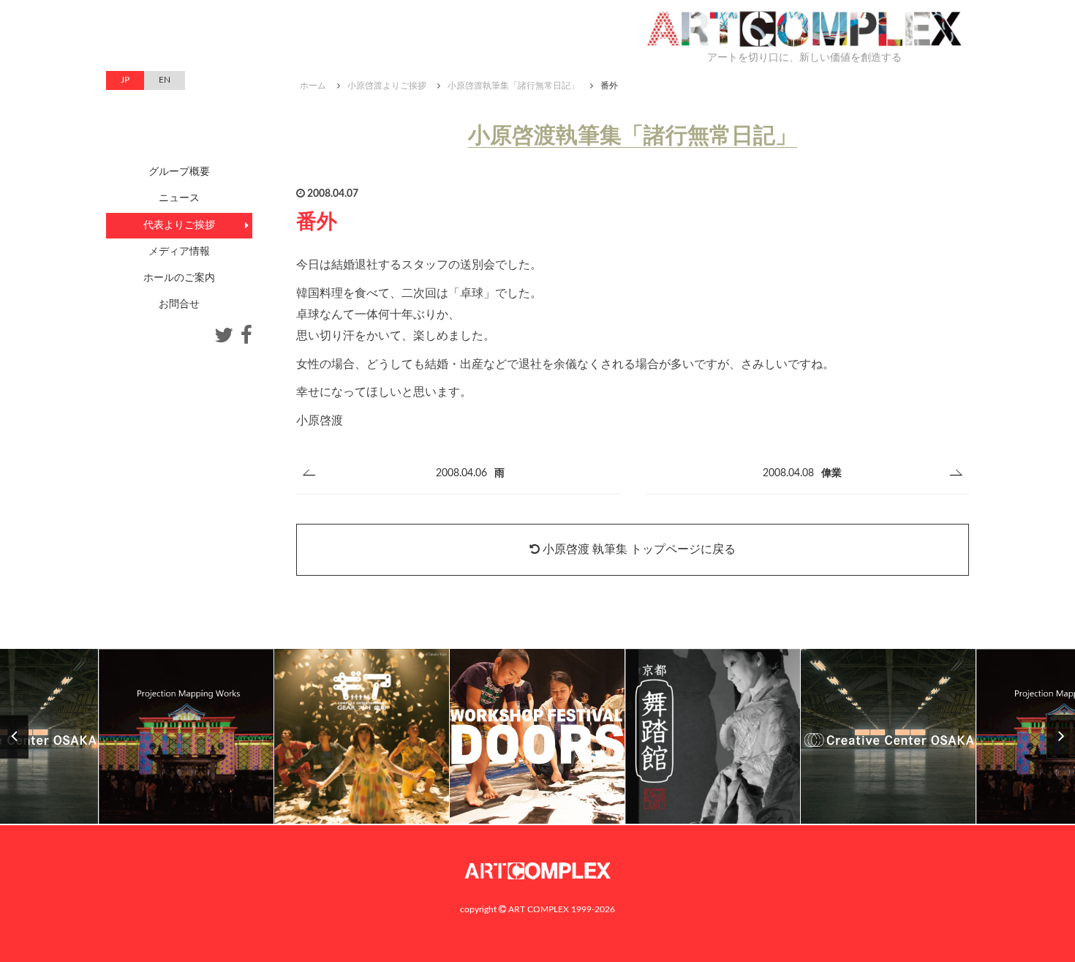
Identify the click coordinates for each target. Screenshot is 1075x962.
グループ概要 (179, 172)
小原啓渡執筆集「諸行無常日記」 (513, 85)
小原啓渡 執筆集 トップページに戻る (638, 549)
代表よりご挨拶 (179, 225)
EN (164, 79)
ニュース (179, 198)
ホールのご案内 (179, 278)
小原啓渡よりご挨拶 (386, 85)
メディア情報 (179, 252)
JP (125, 79)
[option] (362, 737)
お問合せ (179, 304)
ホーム (313, 85)
